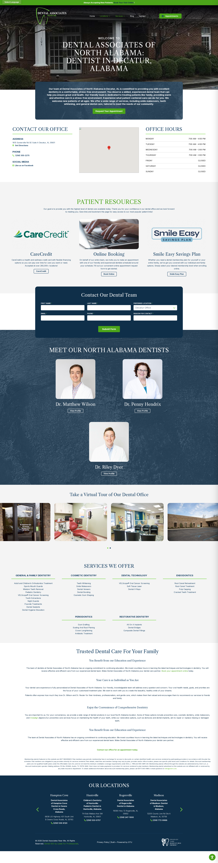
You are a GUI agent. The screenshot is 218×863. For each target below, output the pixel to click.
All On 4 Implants (134, 624)
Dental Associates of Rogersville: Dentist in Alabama (125, 803)
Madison (159, 795)
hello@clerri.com (171, 768)
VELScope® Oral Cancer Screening (33, 595)
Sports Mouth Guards (33, 586)
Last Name (92, 303)
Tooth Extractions (33, 598)
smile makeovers (149, 101)
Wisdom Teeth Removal (33, 589)
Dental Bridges (134, 627)
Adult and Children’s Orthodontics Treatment (33, 583)
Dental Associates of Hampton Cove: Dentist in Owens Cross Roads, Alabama (59, 806)
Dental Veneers (83, 589)
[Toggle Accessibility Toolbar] (212, 857)
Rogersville (125, 795)
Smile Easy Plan (177, 274)
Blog (132, 16)
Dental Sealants (33, 607)
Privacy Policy (103, 842)
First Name (46, 303)
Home (92, 16)
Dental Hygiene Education (33, 610)
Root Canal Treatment (184, 586)
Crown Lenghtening (83, 630)
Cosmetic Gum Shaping (84, 595)
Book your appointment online (175, 671)
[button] (108, 548)
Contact (142, 16)
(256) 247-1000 (127, 817)
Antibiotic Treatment (83, 633)
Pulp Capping (185, 589)
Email (43, 314)
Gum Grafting (83, 624)
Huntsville (92, 795)
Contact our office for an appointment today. (117, 750)
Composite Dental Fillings (134, 630)
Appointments (171, 16)
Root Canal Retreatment (185, 583)
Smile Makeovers (83, 586)
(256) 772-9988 (160, 820)
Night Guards (33, 601)
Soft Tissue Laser (134, 586)
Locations (104, 16)
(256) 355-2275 (22, 155)
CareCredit (41, 271)
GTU (130, 842)
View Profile (75, 411)
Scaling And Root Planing (84, 627)
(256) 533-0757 (93, 820)
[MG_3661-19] (80, 522)
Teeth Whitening (84, 583)
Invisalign (34, 718)
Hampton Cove (59, 795)
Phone (90, 314)
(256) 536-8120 (60, 823)
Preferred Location (142, 303)
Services (119, 16)
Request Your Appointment (109, 111)
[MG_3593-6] (137, 522)
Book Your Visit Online (124, 2)
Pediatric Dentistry (33, 592)
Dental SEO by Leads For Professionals (61, 844)
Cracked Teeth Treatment (185, 592)
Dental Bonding (83, 592)
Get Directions (21, 145)
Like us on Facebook (24, 165)
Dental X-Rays (134, 589)
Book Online (109, 274)
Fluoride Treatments (33, 604)
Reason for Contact (143, 314)
